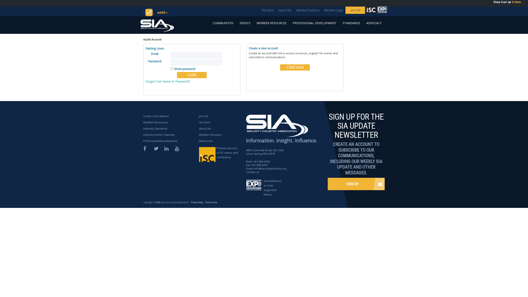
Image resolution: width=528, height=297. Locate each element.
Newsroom (206, 141)
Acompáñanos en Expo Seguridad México (273, 187)
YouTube (177, 148)
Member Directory (307, 10)
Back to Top (509, 282)
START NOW (295, 67)
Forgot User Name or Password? (168, 81)
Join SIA (355, 10)
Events (245, 23)
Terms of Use (211, 202)
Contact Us (252, 172)
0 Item (516, 2)
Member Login (333, 10)
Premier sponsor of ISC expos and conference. (227, 152)
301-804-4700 (261, 161)
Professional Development (314, 23)
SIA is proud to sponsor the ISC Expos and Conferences (371, 10)
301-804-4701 (260, 165)
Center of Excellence (156, 116)
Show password (184, 69)
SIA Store (268, 10)
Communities (223, 23)
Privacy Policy (197, 202)
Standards (351, 23)
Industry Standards (155, 128)
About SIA (285, 10)
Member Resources (271, 23)
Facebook (145, 148)
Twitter (156, 148)
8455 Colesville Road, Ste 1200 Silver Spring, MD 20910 (264, 152)
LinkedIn (166, 148)
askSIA (161, 12)
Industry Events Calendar (159, 135)
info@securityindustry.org (270, 168)
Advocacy (374, 23)
